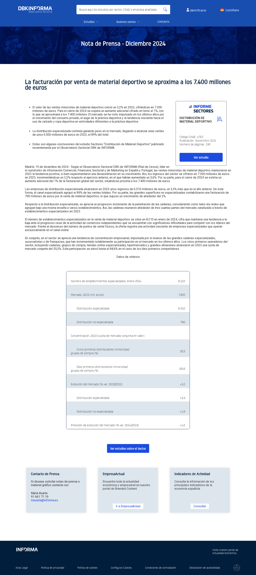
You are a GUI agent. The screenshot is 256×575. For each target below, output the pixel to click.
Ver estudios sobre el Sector (128, 448)
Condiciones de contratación (160, 567)
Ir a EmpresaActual (128, 506)
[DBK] (36, 9)
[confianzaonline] (236, 567)
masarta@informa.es (44, 500)
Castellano (232, 10)
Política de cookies (87, 567)
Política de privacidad (52, 567)
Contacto (163, 21)
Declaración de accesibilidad (204, 567)
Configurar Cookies (121, 567)
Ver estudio (201, 157)
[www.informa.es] (27, 548)
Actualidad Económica (224, 553)
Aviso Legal (22, 567)
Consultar (200, 506)
